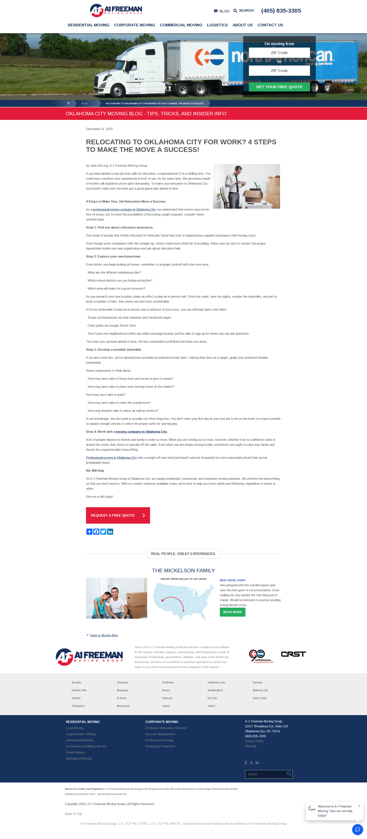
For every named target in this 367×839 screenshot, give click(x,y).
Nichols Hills (79, 690)
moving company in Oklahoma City (141, 431)
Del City (212, 698)
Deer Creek (260, 698)
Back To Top (73, 814)
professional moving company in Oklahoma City (124, 209)
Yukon (211, 705)
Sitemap (251, 746)
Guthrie (76, 698)
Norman (257, 682)
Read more (232, 612)
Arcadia (76, 682)
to (279, 62)
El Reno (122, 698)
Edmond (167, 698)
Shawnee (122, 682)
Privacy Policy (254, 741)
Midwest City (260, 690)
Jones (166, 705)
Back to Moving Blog (104, 635)
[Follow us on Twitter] (251, 763)
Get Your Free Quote (279, 87)
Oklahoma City (216, 682)
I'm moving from (279, 44)
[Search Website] (289, 774)
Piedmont (168, 682)
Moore (166, 690)
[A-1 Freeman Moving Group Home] (116, 10)
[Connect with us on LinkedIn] (257, 763)
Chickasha (78, 705)
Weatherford (215, 690)
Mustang (122, 690)
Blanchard (123, 705)
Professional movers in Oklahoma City (111, 457)
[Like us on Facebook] (246, 763)
